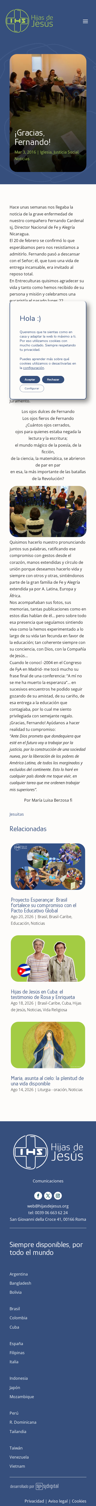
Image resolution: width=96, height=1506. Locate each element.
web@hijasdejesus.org (48, 1206)
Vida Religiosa (55, 1009)
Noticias (22, 158)
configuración (33, 368)
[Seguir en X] (48, 1196)
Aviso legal (58, 1501)
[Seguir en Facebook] (38, 1196)
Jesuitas (17, 814)
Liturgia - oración (52, 1089)
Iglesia (46, 152)
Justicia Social (66, 152)
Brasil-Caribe (60, 916)
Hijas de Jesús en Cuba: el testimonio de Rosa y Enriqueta (43, 994)
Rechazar (53, 380)
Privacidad (34, 1501)
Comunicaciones (48, 1181)
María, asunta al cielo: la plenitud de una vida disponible (47, 1081)
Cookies (79, 1501)
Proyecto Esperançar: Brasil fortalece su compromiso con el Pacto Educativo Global (43, 905)
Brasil (42, 916)
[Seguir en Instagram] (58, 1196)
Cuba (66, 1003)
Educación (20, 923)
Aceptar (30, 380)
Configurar (32, 388)
